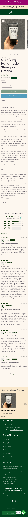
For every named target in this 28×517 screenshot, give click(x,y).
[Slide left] (10, 54)
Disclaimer (6, 450)
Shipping (3, 80)
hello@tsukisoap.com (16, 430)
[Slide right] (17, 54)
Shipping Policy (7, 443)
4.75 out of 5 (18, 216)
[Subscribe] (23, 495)
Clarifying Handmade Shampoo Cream (8, 411)
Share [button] (4, 202)
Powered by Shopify (19, 516)
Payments (6, 439)
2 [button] (13, 374)
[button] (3, 12)
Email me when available (14, 96)
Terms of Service (8, 457)
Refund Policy (7, 446)
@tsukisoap (17, 428)
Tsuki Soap (11, 516)
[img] (4, 238)
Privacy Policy (7, 453)
